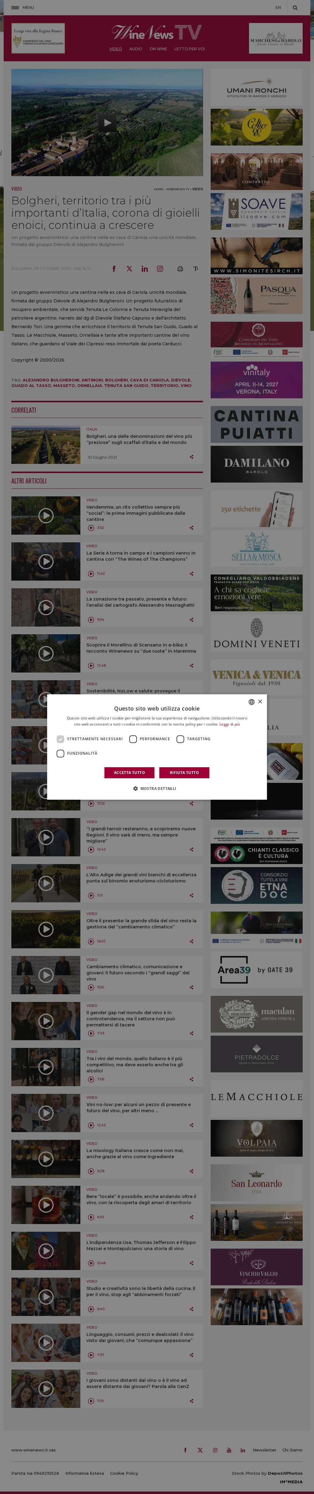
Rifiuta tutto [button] (184, 772)
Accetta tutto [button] (129, 772)
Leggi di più (230, 724)
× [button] (260, 702)
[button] (157, 788)
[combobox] (251, 702)
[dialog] (157, 747)
